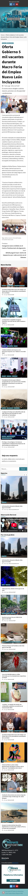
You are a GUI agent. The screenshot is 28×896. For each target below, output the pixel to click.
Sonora (15, 346)
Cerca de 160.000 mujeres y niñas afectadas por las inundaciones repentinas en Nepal (14, 676)
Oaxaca (14, 315)
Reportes (4, 502)
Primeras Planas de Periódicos (8, 641)
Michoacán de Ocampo (7, 438)
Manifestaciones (5, 613)
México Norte (10, 43)
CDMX (3, 700)
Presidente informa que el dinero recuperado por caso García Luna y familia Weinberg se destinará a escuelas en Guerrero (14, 382)
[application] (14, 525)
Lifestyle (4, 761)
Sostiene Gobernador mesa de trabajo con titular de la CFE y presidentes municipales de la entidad (14, 291)
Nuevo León (10, 239)
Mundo (6, 670)
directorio (15, 863)
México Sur (9, 315)
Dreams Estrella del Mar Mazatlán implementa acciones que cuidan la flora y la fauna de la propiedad (14, 826)
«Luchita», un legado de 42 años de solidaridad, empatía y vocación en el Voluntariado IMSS (12, 706)
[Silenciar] (22, 531)
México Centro (10, 285)
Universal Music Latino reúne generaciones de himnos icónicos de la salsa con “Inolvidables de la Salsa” (13, 766)
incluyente (4, 239)
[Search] (25, 30)
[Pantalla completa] (25, 531)
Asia (3, 670)
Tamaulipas (16, 408)
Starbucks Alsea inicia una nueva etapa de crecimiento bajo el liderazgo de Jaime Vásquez (13, 796)
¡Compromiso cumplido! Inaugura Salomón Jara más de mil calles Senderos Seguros (13, 321)
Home (2, 35)
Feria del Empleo (17, 238)
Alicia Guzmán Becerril (14, 509)
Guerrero (9, 376)
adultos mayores (8, 238)
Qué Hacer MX (10, 821)
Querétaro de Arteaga (19, 285)
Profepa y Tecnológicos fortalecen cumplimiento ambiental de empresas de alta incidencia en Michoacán (13, 443)
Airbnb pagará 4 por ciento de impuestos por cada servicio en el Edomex (14, 253)
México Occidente (11, 436)
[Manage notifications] (3, 892)
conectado (18, 459)
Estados (4, 43)
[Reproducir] (3, 531)
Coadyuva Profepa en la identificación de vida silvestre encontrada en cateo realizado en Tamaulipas (13, 413)
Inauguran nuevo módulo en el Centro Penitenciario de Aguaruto (14, 245)
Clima (3, 584)
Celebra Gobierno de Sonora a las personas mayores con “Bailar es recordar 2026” (14, 351)
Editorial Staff (15, 86)
